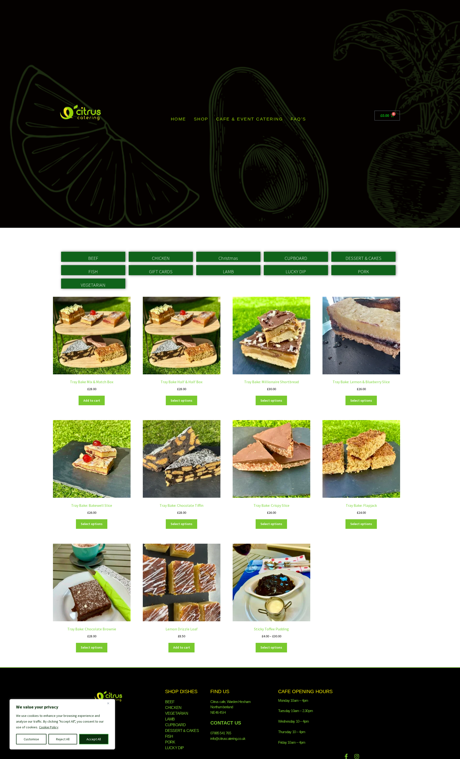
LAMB (228, 271)
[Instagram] (356, 756)
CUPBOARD (296, 258)
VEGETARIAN (93, 285)
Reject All (62, 739)
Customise (31, 739)
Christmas (228, 258)
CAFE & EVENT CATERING (249, 119)
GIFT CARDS (160, 271)
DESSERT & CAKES (363, 258)
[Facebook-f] (346, 756)
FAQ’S (298, 119)
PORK (363, 271)
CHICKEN (161, 258)
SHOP (201, 119)
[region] (62, 724)
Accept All (93, 739)
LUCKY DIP (296, 271)
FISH (93, 271)
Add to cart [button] (91, 400)
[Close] (110, 703)
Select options (181, 400)
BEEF (93, 258)
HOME (178, 119)
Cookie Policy (48, 727)
